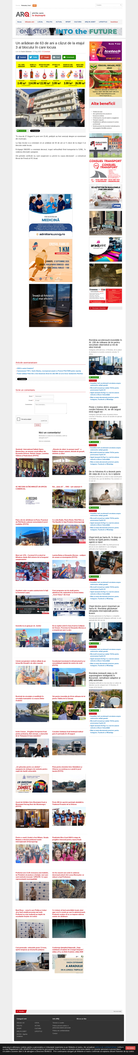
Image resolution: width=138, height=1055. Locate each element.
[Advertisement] (51, 176)
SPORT (68, 22)
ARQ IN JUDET (90, 22)
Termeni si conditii (58, 1023)
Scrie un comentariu (44, 441)
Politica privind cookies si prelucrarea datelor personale (62, 1027)
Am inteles (130, 1048)
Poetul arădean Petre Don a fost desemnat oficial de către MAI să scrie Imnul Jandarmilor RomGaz (50, 373)
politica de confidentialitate (105, 1047)
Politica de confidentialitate (61, 1030)
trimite (38, 425)
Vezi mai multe (117, 1011)
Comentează (22, 130)
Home (19, 22)
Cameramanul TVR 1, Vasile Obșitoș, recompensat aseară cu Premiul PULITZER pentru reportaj (49, 371)
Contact (55, 1033)
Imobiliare (114, 22)
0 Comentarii (46, 51)
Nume (30, 396)
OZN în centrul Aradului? (25, 368)
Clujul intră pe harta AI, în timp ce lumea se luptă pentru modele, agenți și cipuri (105, 539)
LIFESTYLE (103, 22)
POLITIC (49, 22)
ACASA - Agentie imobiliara (22, 1035)
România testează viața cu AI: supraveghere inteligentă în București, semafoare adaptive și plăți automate (104, 676)
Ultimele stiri (29, 22)
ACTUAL (59, 22)
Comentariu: (28, 404)
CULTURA (77, 22)
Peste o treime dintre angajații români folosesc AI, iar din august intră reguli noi (105, 409)
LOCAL (40, 22)
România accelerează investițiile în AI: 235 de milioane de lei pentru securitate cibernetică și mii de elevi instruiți (105, 343)
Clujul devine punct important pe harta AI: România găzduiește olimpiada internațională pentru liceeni (104, 609)
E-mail (30, 400)
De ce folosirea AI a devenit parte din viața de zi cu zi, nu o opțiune (105, 472)
